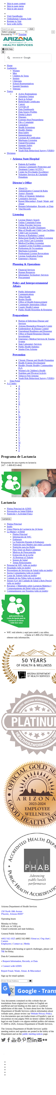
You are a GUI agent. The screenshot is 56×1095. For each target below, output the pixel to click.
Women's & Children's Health (31, 370)
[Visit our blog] (19, 1041)
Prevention (19, 354)
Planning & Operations (26, 264)
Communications (26, 294)
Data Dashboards (26, 109)
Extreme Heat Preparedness (30, 119)
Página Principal (14, 524)
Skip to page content (16, 3)
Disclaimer (12, 1069)
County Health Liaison (28, 307)
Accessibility (13, 1067)
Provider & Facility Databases (32, 227)
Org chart (45, 938)
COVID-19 (23, 107)
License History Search (28, 220)
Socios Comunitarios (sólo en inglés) (23, 573)
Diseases (22, 117)
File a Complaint (25, 122)
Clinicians (17, 81)
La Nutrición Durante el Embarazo (28, 542)
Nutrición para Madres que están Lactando (32, 544)
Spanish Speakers (21, 86)
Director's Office (22, 182)
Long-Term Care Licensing (30, 240)
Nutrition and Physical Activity (32, 373)
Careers (4, 941)
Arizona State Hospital (26, 158)
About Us (22, 188)
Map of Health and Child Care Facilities (36, 230)
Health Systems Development (31, 363)
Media (27, 943)
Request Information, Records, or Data (35, 206)
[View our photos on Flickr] (45, 1041)
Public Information (26, 291)
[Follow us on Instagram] (29, 1041)
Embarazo (17, 539)
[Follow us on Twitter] (3, 1041)
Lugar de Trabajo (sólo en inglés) (22, 575)
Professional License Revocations (33, 253)
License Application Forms (30, 256)
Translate (22, 34)
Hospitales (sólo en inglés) (19, 568)
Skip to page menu (15, 6)
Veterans (16, 89)
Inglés (9, 526)
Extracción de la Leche (23, 555)
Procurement (24, 277)
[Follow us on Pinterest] (24, 1041)
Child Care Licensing (28, 233)
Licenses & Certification (29, 137)
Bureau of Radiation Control (31, 235)
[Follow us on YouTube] (14, 1041)
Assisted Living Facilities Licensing (34, 245)
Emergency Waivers (27, 258)
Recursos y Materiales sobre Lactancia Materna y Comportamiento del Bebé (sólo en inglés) (29, 587)
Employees (6, 943)
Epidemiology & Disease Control (33, 328)
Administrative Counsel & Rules (33, 191)
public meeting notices (32, 1034)
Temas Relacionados (22, 562)
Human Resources (26, 272)
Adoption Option (26, 96)
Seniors (16, 78)
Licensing (18, 214)
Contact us (17, 943)
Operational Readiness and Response (35, 331)
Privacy (10, 1064)
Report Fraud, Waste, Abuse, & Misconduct (21, 971)
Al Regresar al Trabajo (23, 557)
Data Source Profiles (27, 112)
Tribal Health (24, 297)
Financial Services (26, 270)
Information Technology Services (33, 275)
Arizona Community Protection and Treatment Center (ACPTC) (34, 168)
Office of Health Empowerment (32, 302)
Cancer (21, 104)
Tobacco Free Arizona (28, 375)
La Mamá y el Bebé (16, 531)
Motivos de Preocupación (24, 552)
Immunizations (25, 135)
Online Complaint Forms (29, 222)
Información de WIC (22, 537)
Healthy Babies (25, 130)
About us (35, 938)
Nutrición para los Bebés (24, 547)
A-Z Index (12, 383)
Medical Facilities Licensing (31, 243)
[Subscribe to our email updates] (40, 1041)
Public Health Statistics (28, 346)
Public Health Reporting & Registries (35, 309)
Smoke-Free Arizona (27, 349)
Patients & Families (27, 164)
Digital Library (25, 114)
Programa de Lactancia (18, 456)
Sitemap (10, 1075)
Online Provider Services (29, 225)
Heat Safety (23, 132)
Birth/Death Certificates (29, 101)
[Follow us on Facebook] (8, 1041)
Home (9, 65)
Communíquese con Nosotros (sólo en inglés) (27, 591)
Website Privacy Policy (41, 1013)
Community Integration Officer (32, 304)
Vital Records (24, 148)
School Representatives (23, 83)
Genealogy (23, 125)
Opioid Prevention (26, 143)
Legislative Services (27, 198)
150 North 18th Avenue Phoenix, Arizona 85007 (12, 912)
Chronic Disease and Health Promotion (36, 360)
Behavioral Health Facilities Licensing (35, 238)
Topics (10, 91)
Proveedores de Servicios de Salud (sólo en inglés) (30, 570)
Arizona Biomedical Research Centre (35, 326)
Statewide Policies (15, 1062)
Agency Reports (25, 193)
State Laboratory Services (30, 344)
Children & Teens (21, 76)
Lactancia (6, 519)
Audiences (12, 68)
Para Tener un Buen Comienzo (27, 550)
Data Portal (15, 381)
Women (16, 70)
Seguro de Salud (20, 560)
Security (10, 1072)
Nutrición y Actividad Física (19, 514)
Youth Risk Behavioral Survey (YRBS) (36, 150)
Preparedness (20, 315)
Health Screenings (26, 127)
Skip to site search (15, 8)
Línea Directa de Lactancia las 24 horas (25, 529)
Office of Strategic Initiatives (31, 196)
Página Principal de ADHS (19, 508)
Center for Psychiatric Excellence (33, 172)
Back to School (25, 99)
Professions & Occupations (30, 248)
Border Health (24, 299)
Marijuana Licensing (27, 140)
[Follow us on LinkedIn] (34, 1041)
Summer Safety (25, 145)
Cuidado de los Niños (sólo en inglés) (24, 578)
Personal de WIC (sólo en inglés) (22, 565)
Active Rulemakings (27, 94)
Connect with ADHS (12, 966)
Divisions (11, 153)
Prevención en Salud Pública (20, 511)
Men (15, 73)
